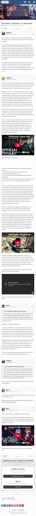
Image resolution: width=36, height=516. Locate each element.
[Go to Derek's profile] (3, 306)
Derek (7, 305)
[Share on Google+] (7, 505)
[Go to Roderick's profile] (3, 33)
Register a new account (18, 476)
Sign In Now (18, 487)
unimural (20, 311)
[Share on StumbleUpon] (17, 505)
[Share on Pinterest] (23, 505)
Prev (5, 28)
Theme (14, 510)
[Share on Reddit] (15, 505)
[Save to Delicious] (12, 505)
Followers (16, 493)
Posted (11, 34)
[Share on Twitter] (2, 505)
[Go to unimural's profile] (3, 78)
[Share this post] (33, 34)
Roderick (8, 32)
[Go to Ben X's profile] (3, 390)
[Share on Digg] (10, 505)
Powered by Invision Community (18, 513)
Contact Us (21, 510)
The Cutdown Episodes (18, 25)
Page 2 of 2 (18, 28)
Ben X (7, 390)
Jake (3, 25)
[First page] (2, 28)
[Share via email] (20, 505)
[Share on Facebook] (4, 505)
